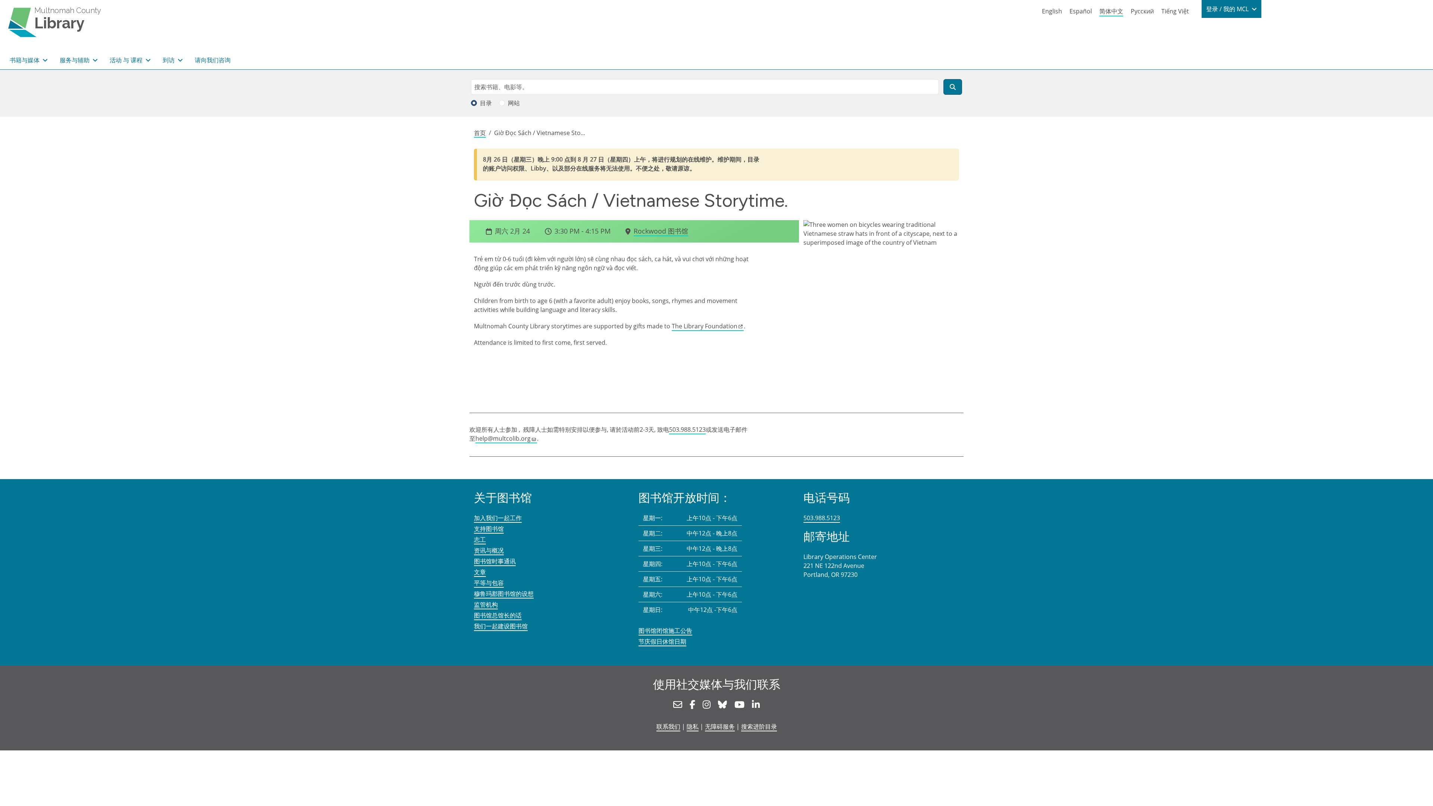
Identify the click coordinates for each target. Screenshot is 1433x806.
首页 (480, 133)
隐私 (693, 726)
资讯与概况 (489, 550)
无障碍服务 (720, 726)
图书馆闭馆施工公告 (665, 631)
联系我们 (668, 726)
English (1052, 11)
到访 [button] (169, 60)
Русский (1142, 11)
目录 (486, 103)
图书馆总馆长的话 (498, 615)
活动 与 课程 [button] (127, 60)
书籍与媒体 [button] (25, 60)
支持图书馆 (489, 529)
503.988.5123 (687, 429)
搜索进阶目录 (759, 726)
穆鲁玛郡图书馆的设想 (504, 594)
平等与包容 (489, 583)
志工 (480, 539)
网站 (514, 103)
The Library (704, 326)
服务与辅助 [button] (75, 60)
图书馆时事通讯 (495, 561)
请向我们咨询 (213, 60)
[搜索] (952, 87)
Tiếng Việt (1175, 11)
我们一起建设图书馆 (501, 626)
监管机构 (486, 604)
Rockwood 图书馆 (661, 231)
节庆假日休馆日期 (662, 641)
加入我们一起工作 (498, 518)
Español (1081, 11)
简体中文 (1111, 11)
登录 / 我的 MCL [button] (1228, 9)
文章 (480, 572)
